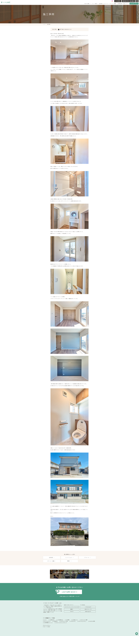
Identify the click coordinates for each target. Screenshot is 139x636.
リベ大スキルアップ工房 (63, 621)
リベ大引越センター (74, 619)
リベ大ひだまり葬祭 (91, 621)
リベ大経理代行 (55, 621)
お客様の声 (120, 3)
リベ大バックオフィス (46, 621)
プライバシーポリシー (46, 625)
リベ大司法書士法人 (59, 619)
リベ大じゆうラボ (72, 621)
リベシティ (45, 619)
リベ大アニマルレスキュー (81, 621)
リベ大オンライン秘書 (83, 619)
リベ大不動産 (67, 619)
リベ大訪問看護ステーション (48, 622)
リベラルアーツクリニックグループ (61, 622)
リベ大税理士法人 (51, 619)
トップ (44, 24)
